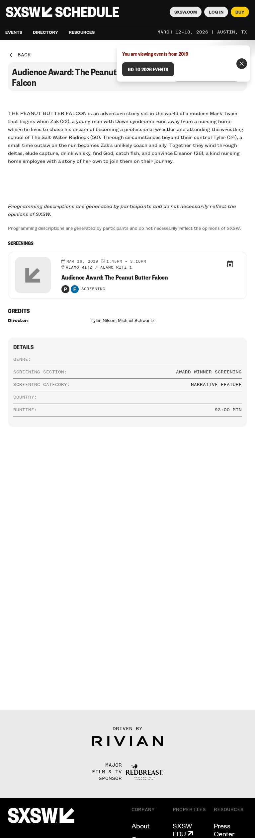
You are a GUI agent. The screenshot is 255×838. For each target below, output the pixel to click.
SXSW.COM (185, 12)
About (140, 826)
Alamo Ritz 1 (116, 268)
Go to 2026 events (148, 69)
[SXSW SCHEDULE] (62, 12)
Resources (82, 32)
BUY (239, 12)
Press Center (224, 830)
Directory (45, 32)
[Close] (241, 63)
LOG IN (216, 12)
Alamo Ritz (79, 268)
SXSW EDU (182, 830)
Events (13, 32)
